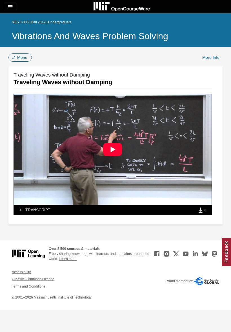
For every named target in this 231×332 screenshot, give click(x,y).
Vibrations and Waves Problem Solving (90, 36)
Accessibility (21, 272)
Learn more (68, 259)
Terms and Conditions (28, 286)
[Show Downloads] (203, 210)
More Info (210, 57)
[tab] (104, 210)
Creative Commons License (33, 279)
